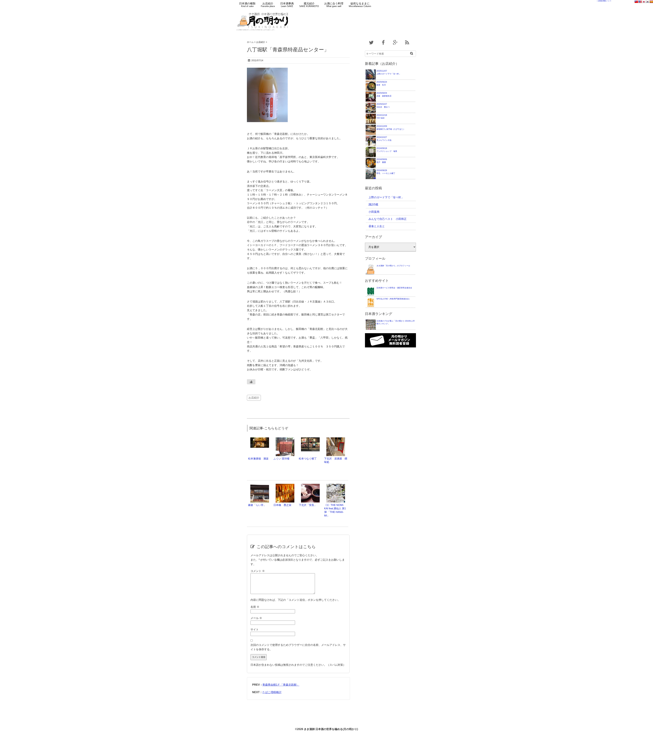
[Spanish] (651, 1)
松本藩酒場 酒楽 (258, 458)
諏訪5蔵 (373, 204)
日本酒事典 (287, 4)
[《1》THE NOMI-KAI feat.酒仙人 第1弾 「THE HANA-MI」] (335, 485)
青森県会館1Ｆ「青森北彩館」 (280, 684)
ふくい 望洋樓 (281, 458)
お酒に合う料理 (333, 4)
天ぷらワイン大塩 (383, 138)
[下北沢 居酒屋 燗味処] (335, 439)
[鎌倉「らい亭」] (259, 485)
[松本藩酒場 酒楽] (259, 439)
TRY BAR (381, 116)
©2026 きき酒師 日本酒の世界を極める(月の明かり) (326, 729)
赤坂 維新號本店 (383, 94)
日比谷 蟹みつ (383, 105)
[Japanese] (644, 1)
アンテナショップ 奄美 (386, 149)
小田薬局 (374, 211)
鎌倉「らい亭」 (257, 505)
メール (256, 618)
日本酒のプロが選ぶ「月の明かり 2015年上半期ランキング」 (395, 322)
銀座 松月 (381, 83)
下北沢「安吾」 (308, 505)
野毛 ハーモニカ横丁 (385, 171)
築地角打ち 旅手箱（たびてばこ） (390, 127)
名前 (254, 606)
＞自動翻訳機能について (603, 1)
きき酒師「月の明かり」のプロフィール (393, 266)
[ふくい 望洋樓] (285, 439)
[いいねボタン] (251, 381)
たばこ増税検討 (271, 692)
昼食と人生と (377, 226)
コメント (257, 571)
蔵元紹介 (309, 4)
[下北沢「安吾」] (310, 485)
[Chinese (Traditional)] (636, 1)
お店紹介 (268, 4)
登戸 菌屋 (381, 160)
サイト (254, 629)
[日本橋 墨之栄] (285, 485)
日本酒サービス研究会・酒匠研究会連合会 (394, 288)
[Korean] (647, 1)
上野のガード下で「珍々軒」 (388, 72)
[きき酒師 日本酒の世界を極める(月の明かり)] (263, 11)
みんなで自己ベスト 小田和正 (388, 218)
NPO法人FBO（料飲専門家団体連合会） (393, 299)
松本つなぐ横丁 (308, 458)
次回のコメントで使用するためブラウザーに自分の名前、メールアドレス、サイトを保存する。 (298, 647)
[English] (640, 1)
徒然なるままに (360, 4)
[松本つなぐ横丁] (310, 439)
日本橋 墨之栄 (282, 505)
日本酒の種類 (247, 4)
